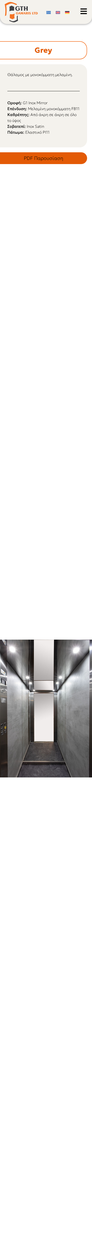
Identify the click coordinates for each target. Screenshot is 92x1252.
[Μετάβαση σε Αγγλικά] (58, 12)
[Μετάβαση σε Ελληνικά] (48, 12)
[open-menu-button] (83, 11)
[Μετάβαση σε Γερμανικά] (67, 12)
